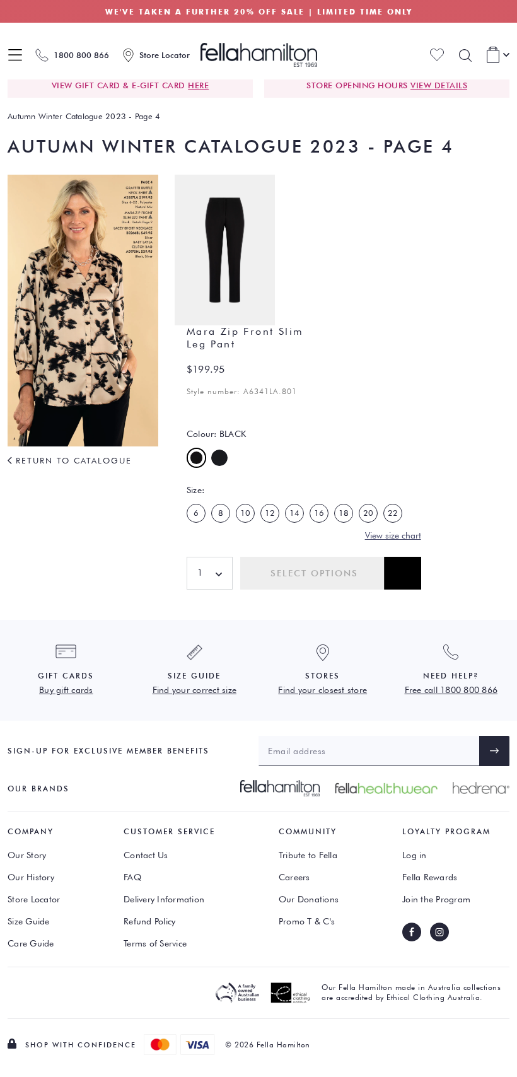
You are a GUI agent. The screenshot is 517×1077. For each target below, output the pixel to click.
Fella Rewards (429, 877)
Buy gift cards (66, 690)
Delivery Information (164, 899)
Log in (414, 855)
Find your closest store (322, 690)
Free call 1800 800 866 (451, 690)
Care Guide (31, 943)
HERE (198, 85)
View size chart (393, 535)
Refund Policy (149, 921)
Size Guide (29, 921)
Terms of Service (155, 943)
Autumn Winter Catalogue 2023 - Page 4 (84, 116)
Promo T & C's (307, 921)
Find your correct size (195, 690)
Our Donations (309, 899)
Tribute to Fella (308, 855)
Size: (195, 490)
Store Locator (34, 899)
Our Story (27, 855)
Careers (294, 877)
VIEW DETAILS (438, 85)
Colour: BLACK (216, 434)
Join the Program (436, 899)
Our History (31, 877)
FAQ (132, 877)
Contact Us (146, 855)
